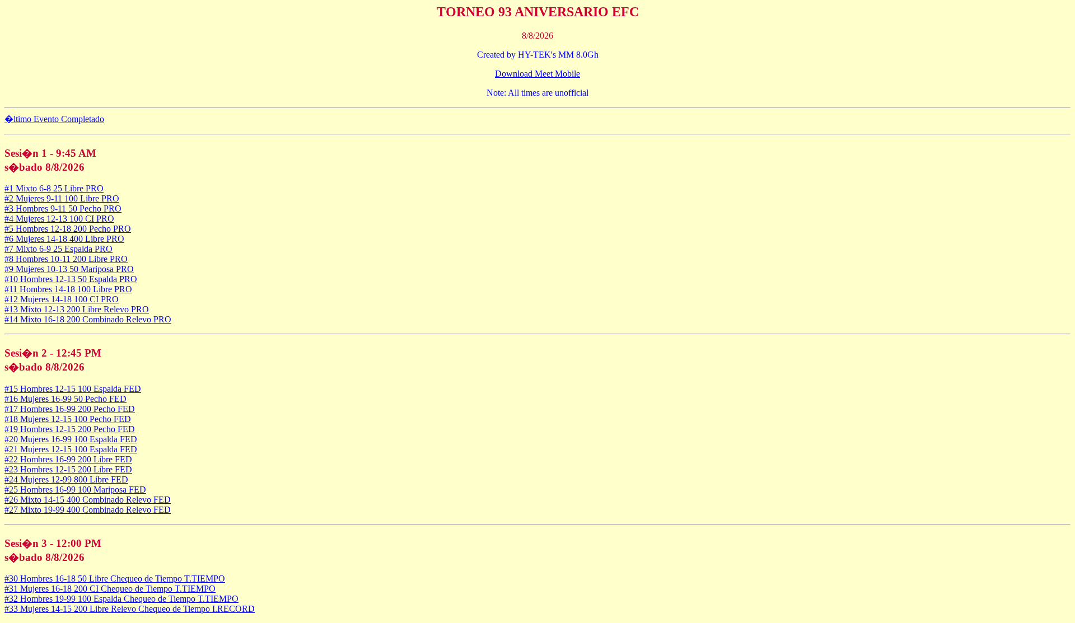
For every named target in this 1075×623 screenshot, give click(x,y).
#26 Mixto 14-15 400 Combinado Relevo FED (87, 499)
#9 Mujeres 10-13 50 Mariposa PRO (69, 269)
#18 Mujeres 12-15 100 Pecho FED (67, 419)
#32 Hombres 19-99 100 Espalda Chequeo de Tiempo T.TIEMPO (121, 598)
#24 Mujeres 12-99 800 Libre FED (66, 479)
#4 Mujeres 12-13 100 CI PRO (59, 218)
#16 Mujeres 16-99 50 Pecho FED (65, 399)
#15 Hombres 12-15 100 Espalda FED (72, 389)
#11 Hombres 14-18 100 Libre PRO (68, 289)
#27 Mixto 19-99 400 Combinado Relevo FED (87, 509)
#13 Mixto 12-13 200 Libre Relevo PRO (76, 309)
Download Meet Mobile (537, 73)
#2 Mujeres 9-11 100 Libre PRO (61, 198)
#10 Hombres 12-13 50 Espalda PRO (70, 279)
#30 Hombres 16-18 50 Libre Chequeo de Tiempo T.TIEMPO (114, 578)
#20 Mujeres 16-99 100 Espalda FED (70, 439)
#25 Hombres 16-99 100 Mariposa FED (75, 489)
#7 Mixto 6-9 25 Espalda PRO (58, 249)
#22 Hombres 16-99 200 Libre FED (68, 459)
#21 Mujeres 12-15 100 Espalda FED (70, 449)
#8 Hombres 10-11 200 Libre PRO (66, 259)
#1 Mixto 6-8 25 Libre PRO (54, 188)
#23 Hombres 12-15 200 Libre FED (68, 469)
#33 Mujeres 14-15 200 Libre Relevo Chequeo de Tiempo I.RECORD (129, 608)
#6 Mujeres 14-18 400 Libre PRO (64, 238)
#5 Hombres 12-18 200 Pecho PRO (67, 228)
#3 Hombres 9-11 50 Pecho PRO (62, 208)
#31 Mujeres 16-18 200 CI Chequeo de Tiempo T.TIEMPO (110, 588)
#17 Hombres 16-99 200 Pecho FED (69, 409)
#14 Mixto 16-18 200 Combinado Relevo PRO (87, 319)
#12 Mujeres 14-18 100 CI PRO (61, 299)
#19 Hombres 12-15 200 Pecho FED (69, 429)
